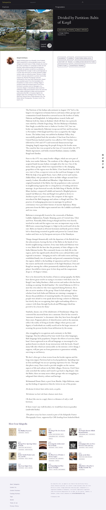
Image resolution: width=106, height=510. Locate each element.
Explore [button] (5, 7)
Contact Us (13, 487)
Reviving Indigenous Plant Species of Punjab (55, 466)
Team (11, 496)
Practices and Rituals (25, 447)
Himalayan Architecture (85, 62)
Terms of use (13, 503)
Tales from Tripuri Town (25, 466)
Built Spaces (82, 30)
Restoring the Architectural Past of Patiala (56, 444)
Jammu (70, 58)
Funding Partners (15, 493)
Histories (63, 30)
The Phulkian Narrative (25, 431)
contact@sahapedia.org (78, 493)
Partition (63, 65)
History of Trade (65, 62)
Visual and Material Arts (56, 434)
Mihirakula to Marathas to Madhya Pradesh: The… (86, 466)
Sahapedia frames (77, 65)
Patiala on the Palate (84, 455)
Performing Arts (53, 436)
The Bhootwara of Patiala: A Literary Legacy (56, 455)
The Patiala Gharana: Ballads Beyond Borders (87, 431)
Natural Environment (59, 469)
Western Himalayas (83, 58)
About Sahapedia (14, 484)
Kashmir (62, 58)
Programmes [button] (60, 7)
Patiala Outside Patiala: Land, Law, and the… (26, 455)
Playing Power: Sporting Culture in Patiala (27, 444)
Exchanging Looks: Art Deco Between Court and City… (87, 444)
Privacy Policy (14, 506)
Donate (12, 500)
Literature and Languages (56, 458)
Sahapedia (6, 2)
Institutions (28, 449)
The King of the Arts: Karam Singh (56, 431)
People (71, 30)
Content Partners (15, 490)
